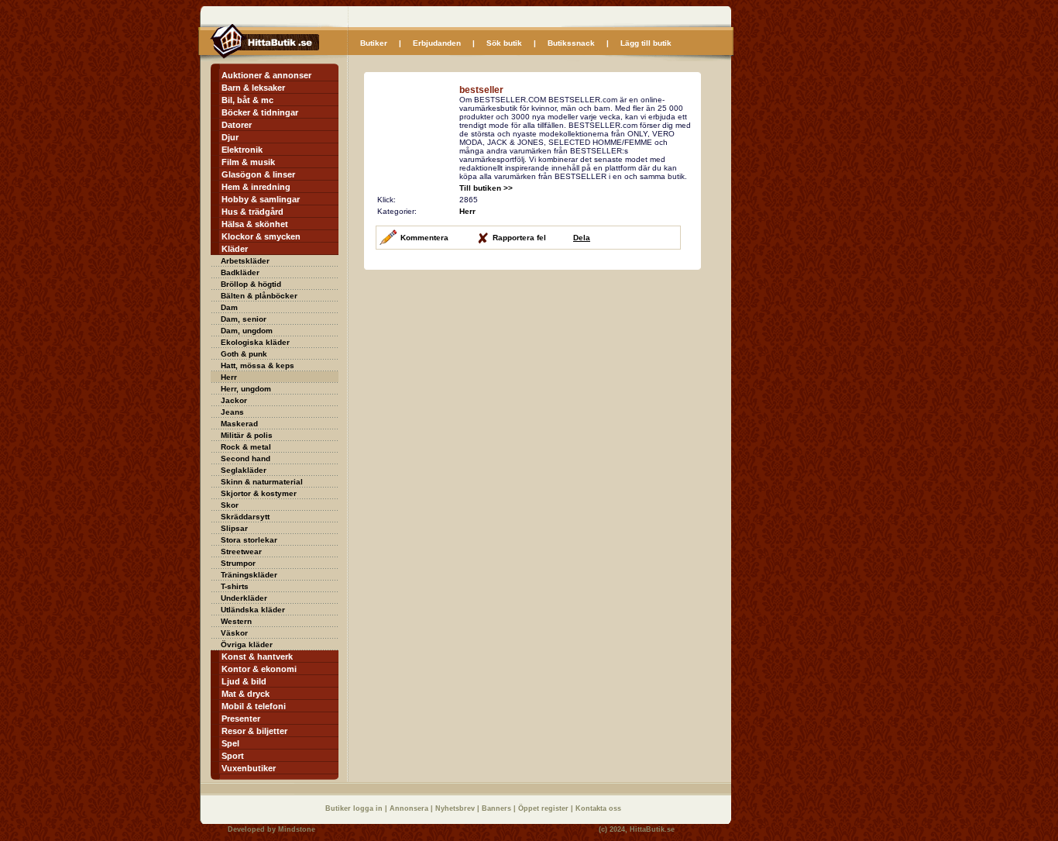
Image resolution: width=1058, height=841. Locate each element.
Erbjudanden (437, 43)
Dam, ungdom (247, 330)
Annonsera (410, 808)
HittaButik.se (652, 829)
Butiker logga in (355, 808)
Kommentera (424, 237)
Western (236, 621)
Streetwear (241, 551)
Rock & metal (246, 447)
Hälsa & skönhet (255, 224)
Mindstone (296, 829)
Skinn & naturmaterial (262, 481)
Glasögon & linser (258, 174)
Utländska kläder (253, 609)
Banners (498, 808)
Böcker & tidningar (260, 112)
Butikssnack (571, 43)
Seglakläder (243, 470)
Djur (230, 137)
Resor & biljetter (254, 731)
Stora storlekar (249, 540)
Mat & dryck (246, 693)
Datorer (237, 124)
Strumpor (238, 563)
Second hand (245, 458)
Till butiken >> (486, 188)
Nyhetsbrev (456, 808)
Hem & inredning (256, 186)
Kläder (235, 248)
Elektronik (242, 149)
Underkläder (244, 598)
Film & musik (248, 162)
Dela (581, 237)
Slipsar (234, 528)
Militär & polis (247, 435)
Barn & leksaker (253, 87)
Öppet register (544, 808)
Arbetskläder (245, 261)
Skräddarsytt (245, 516)
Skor (230, 505)
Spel (230, 743)
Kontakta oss (598, 808)
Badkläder (240, 272)
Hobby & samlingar (261, 199)
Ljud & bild (244, 681)
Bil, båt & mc (247, 100)
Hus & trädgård (252, 211)
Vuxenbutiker (249, 768)
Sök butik (504, 43)
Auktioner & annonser (266, 75)
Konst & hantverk (257, 656)
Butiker (373, 43)
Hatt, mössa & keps (257, 365)
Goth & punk (244, 354)
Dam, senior (243, 319)
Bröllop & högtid (251, 284)
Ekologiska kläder (255, 342)
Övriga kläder (247, 644)
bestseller (481, 89)
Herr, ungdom (246, 388)
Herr (229, 377)
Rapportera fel (519, 237)
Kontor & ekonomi (259, 669)
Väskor (234, 633)
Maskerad (239, 423)
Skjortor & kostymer (259, 493)
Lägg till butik (646, 43)
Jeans (232, 412)
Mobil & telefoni (254, 706)
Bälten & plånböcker (259, 295)
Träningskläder (249, 574)
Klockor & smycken (261, 236)
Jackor (234, 400)
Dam (229, 307)
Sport (233, 755)
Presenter (241, 718)
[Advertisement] (494, 379)
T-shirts (235, 586)
